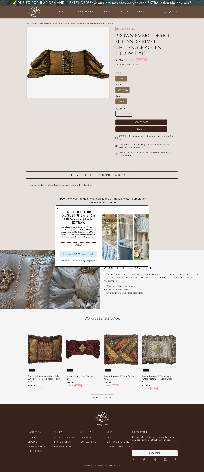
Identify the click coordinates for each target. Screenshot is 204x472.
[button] (78, 245)
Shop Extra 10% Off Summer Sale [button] (78, 254)
